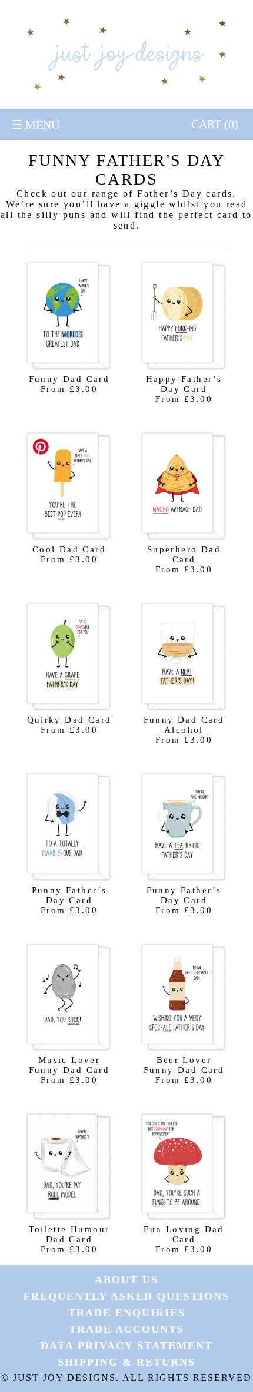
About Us (126, 1280)
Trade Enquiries (126, 1313)
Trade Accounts (126, 1329)
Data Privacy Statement (127, 1345)
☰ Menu (35, 124)
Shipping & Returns (126, 1362)
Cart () (214, 124)
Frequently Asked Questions (126, 1296)
